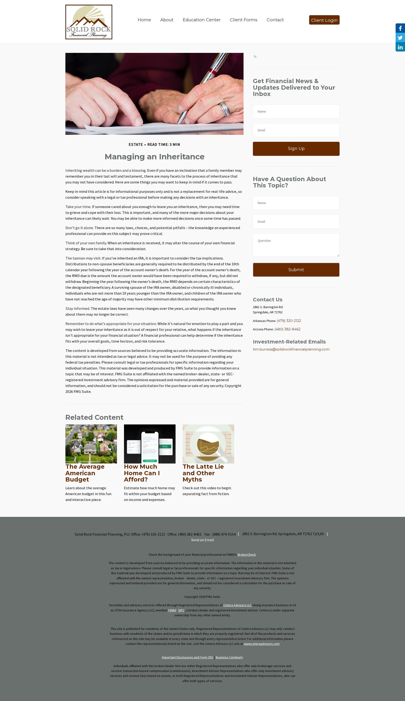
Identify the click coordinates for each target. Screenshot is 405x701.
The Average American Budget (85, 473)
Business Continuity (229, 657)
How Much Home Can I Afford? (142, 473)
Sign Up (296, 148)
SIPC (181, 610)
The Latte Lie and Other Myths (203, 473)
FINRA (172, 610)
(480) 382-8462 (287, 329)
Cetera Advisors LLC (237, 605)
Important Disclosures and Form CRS (187, 657)
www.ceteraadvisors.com (262, 644)
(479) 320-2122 (289, 321)
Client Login (324, 20)
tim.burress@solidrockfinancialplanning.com (291, 349)
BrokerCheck (247, 554)
